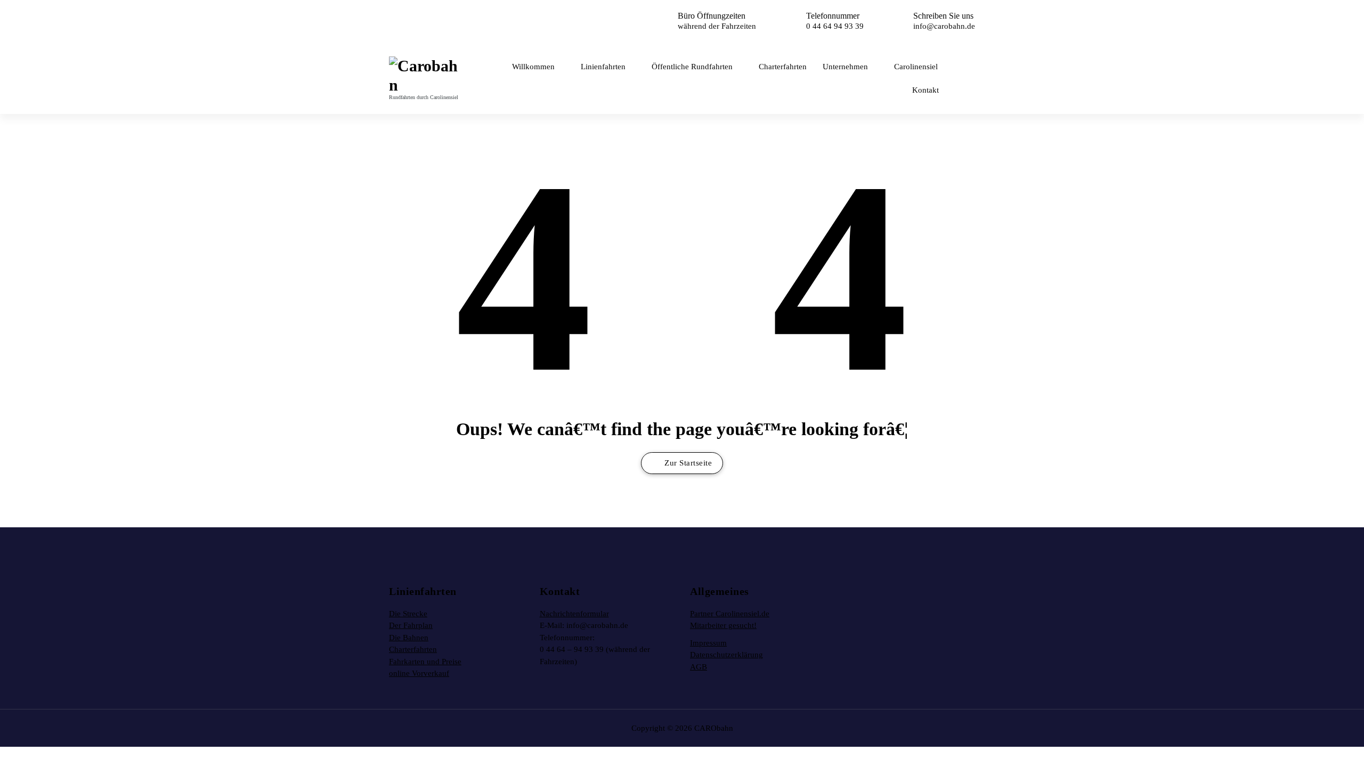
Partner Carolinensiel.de (729, 613)
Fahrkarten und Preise (425, 661)
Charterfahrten (783, 66)
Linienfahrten (603, 66)
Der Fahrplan (411, 625)
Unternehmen (845, 66)
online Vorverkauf (419, 673)
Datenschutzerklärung (726, 654)
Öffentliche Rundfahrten (692, 66)
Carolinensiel (916, 66)
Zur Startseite (687, 463)
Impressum (708, 643)
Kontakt (925, 90)
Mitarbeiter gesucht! (723, 625)
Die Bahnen (408, 637)
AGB (698, 667)
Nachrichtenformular (574, 613)
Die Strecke (408, 613)
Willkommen (533, 66)
